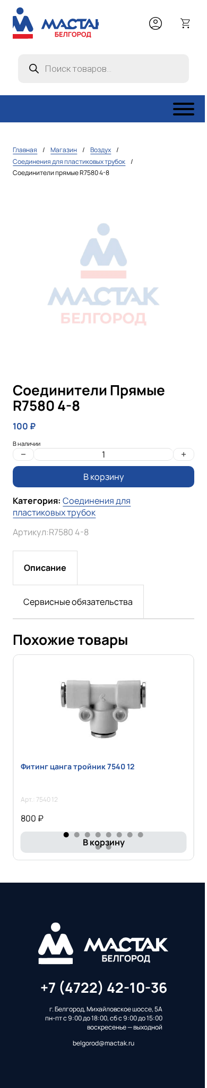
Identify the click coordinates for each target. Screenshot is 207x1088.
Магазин (63, 149)
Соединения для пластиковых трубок (69, 161)
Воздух (100, 149)
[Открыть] (183, 109)
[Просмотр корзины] (185, 23)
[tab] (45, 568)
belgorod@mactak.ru (103, 1043)
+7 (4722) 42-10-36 (103, 987)
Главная (25, 149)
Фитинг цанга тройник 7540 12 (77, 766)
